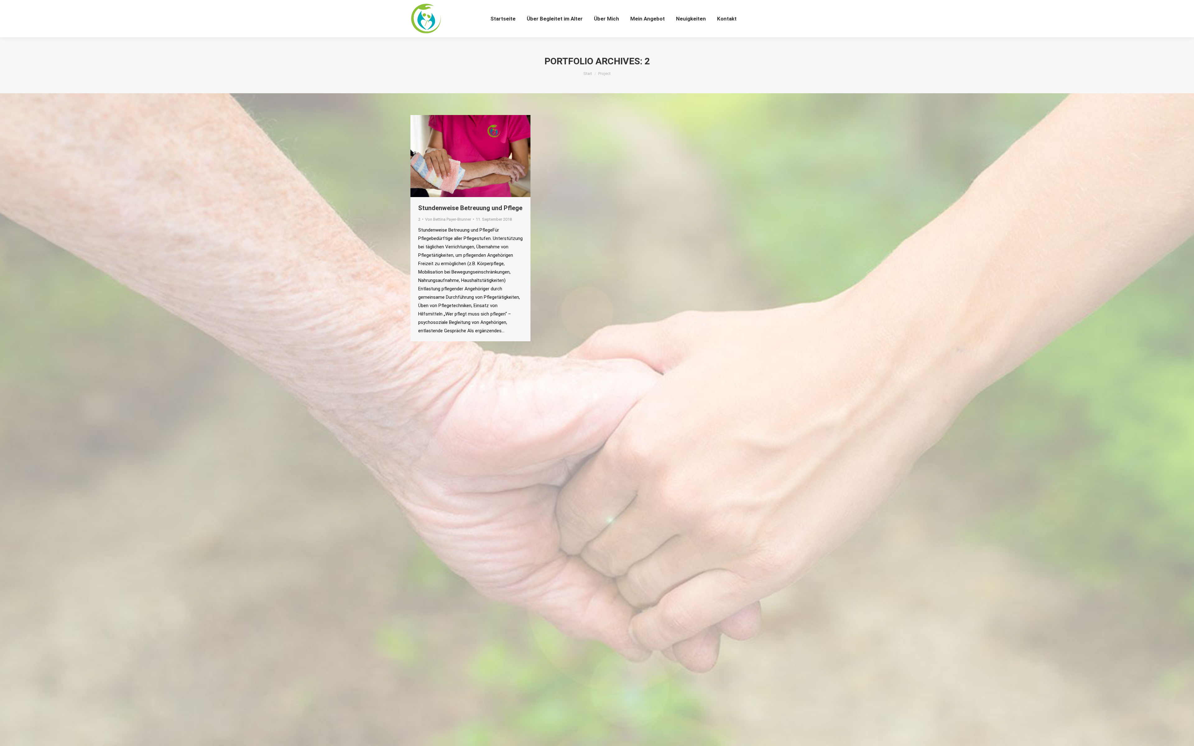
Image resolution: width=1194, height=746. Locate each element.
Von (448, 219)
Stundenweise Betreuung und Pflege (470, 208)
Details (479, 156)
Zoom (462, 156)
